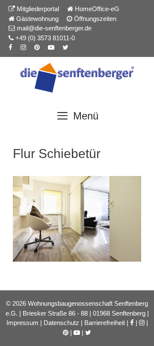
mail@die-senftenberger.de (53, 28)
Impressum (22, 322)
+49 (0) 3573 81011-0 (44, 38)
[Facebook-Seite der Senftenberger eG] (10, 47)
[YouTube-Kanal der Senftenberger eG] (51, 47)
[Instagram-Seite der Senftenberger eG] (23, 47)
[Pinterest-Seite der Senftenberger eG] (37, 47)
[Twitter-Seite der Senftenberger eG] (65, 47)
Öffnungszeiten (94, 18)
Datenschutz (61, 322)
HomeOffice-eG (96, 8)
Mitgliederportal (37, 8)
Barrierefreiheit (104, 322)
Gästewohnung (37, 18)
